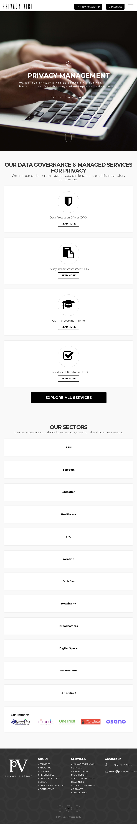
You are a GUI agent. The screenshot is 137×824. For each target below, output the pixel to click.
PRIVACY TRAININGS (83, 785)
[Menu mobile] (130, 7)
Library (44, 771)
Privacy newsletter (88, 6)
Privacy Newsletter (52, 785)
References (46, 774)
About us (45, 767)
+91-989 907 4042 (120, 765)
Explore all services (68, 397)
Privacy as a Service (17, 7)
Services (44, 764)
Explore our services (68, 97)
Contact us (115, 6)
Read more (69, 223)
